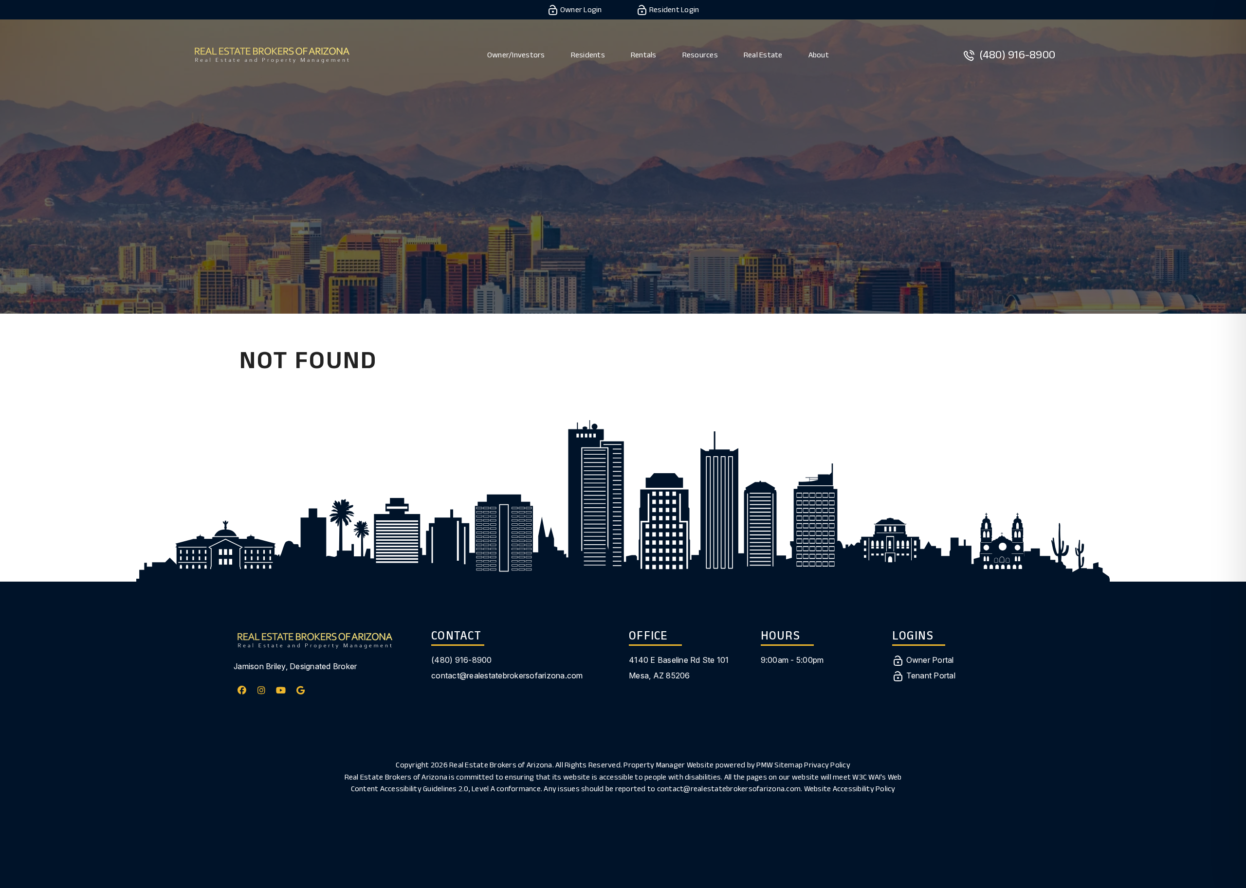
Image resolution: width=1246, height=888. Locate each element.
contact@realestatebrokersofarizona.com (507, 675)
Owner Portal (928, 660)
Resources (700, 55)
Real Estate (763, 55)
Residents (588, 55)
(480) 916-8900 (1017, 54)
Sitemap (788, 765)
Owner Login (580, 9)
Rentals (644, 55)
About (818, 55)
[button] (242, 690)
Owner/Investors (516, 55)
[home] (272, 54)
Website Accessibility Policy (850, 788)
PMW (764, 765)
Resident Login (673, 9)
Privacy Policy (827, 765)
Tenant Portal (929, 675)
